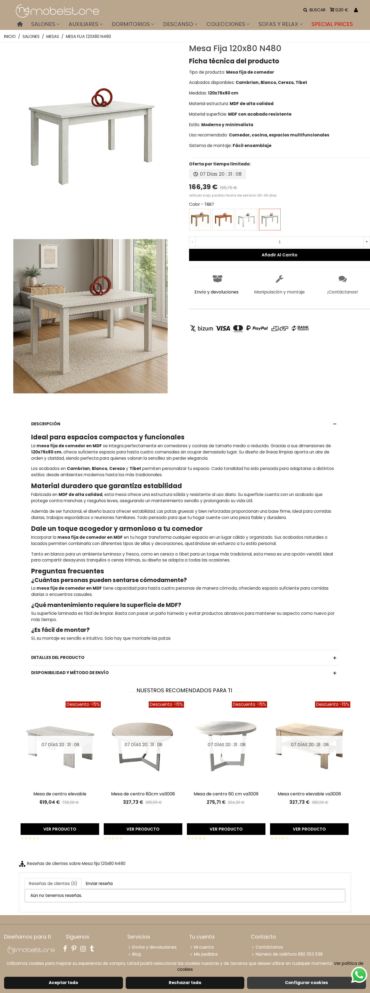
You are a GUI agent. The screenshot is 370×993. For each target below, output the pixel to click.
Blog (136, 954)
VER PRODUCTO (59, 829)
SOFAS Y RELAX (278, 24)
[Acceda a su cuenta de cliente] (356, 10)
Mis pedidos (206, 954)
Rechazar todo (185, 982)
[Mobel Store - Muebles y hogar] (56, 10)
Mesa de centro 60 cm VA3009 (226, 794)
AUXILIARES (83, 24)
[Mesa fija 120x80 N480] (90, 221)
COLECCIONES (225, 24)
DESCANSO (178, 24)
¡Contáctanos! (342, 292)
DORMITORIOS (131, 24)
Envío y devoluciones (216, 292)
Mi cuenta (204, 947)
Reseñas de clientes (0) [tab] (53, 883)
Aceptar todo (63, 982)
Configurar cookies (306, 982)
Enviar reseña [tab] (99, 883)
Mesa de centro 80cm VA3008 (143, 794)
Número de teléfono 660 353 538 (289, 954)
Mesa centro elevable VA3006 (309, 794)
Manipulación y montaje (279, 292)
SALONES (43, 24)
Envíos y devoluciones (154, 947)
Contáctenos (269, 947)
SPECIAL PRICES (332, 24)
